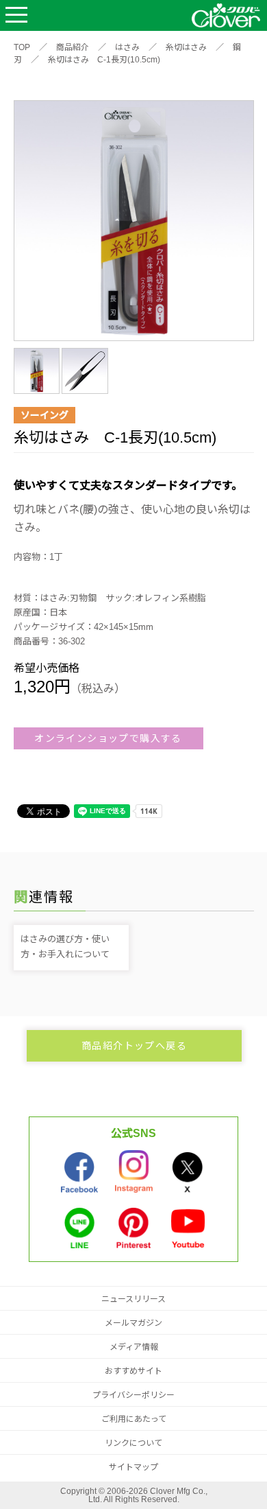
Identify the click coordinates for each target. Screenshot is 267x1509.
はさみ (127, 47)
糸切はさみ (186, 47)
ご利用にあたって (133, 1419)
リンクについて (133, 1443)
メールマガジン (133, 1323)
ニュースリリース (133, 1299)
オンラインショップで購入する (108, 738)
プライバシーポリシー (133, 1395)
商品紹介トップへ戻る (134, 1045)
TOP (22, 47)
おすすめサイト (133, 1371)
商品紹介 (72, 47)
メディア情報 (134, 1347)
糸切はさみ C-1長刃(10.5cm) (104, 60)
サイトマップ (133, 1467)
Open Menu (16, 15)
